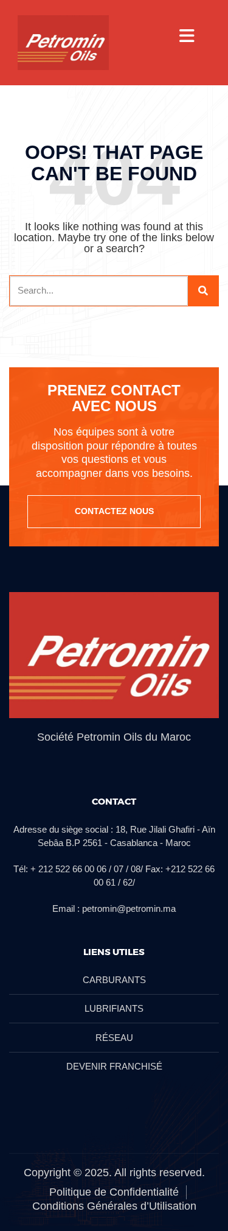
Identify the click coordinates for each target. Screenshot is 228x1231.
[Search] (203, 291)
